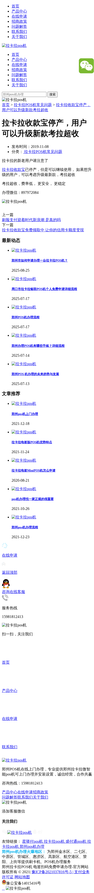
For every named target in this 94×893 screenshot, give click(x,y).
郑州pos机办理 (32, 846)
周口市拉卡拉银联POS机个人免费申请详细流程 (44, 289)
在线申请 (19, 16)
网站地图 (22, 877)
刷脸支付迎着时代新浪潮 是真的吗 (31, 220)
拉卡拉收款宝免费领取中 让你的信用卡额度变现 (43, 230)
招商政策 (19, 21)
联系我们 (19, 31)
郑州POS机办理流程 (26, 317)
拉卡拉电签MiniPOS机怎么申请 (33, 470)
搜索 (52, 94)
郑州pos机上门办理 (25, 414)
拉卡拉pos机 (55, 841)
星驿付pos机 (33, 841)
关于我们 (19, 37)
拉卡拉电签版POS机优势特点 (32, 442)
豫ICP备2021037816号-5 (52, 872)
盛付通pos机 (76, 841)
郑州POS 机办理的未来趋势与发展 (35, 374)
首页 (15, 6)
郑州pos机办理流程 (25, 527)
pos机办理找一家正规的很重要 (33, 499)
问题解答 (19, 26)
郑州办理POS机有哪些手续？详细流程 (38, 346)
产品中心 (19, 11)
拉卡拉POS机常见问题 (33, 105)
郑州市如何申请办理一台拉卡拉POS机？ (40, 260)
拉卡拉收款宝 (13, 169)
